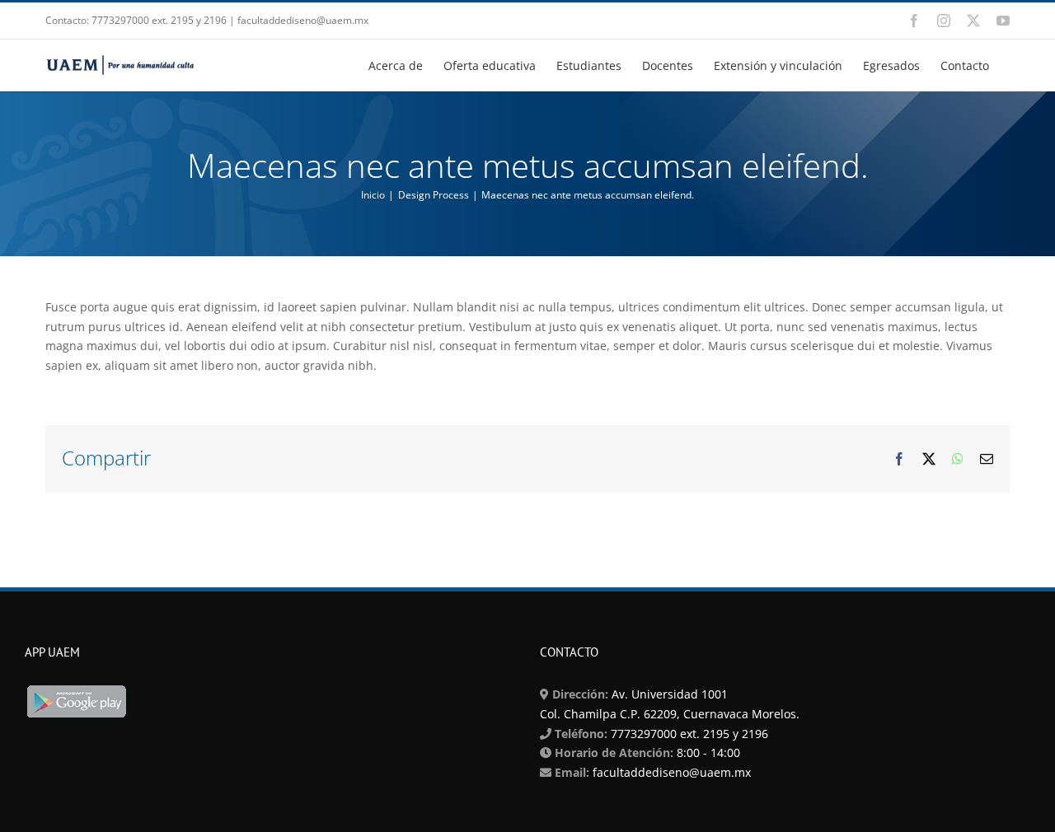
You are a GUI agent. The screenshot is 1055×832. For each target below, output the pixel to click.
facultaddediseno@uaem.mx (672, 772)
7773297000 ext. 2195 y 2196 (687, 733)
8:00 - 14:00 (706, 752)
